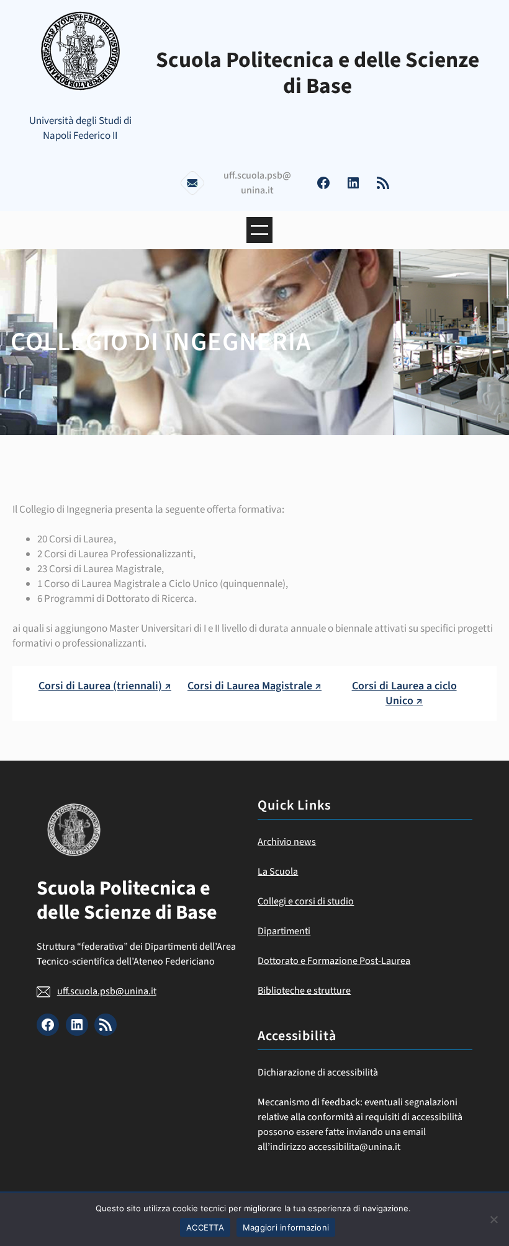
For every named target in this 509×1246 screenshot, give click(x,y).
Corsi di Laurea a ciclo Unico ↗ (404, 693)
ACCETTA (205, 1227)
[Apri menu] (259, 230)
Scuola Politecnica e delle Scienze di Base (317, 73)
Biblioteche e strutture (304, 990)
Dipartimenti (284, 931)
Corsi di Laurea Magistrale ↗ (254, 686)
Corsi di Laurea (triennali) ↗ (104, 686)
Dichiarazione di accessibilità (318, 1072)
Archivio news (287, 842)
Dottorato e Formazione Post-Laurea (334, 961)
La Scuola (278, 871)
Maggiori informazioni (286, 1227)
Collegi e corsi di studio (306, 901)
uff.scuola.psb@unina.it (106, 991)
